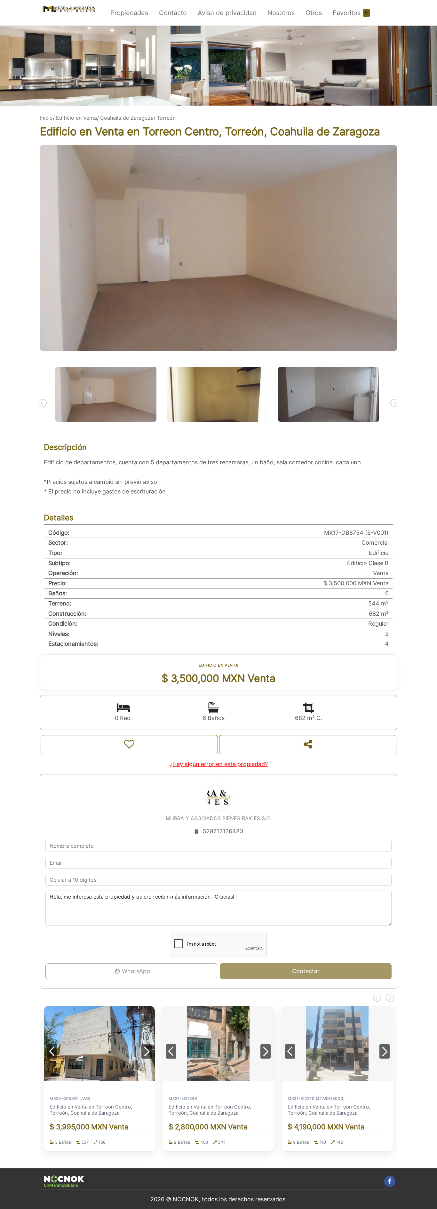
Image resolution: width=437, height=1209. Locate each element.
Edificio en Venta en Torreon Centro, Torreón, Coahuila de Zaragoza (91, 1110)
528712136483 (223, 831)
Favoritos (347, 13)
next (394, 403)
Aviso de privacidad (227, 13)
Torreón (166, 118)
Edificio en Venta (76, 118)
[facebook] (389, 1181)
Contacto (173, 13)
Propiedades (129, 13)
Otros (314, 13)
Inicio (46, 118)
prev (43, 403)
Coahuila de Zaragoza (127, 118)
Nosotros (281, 13)
